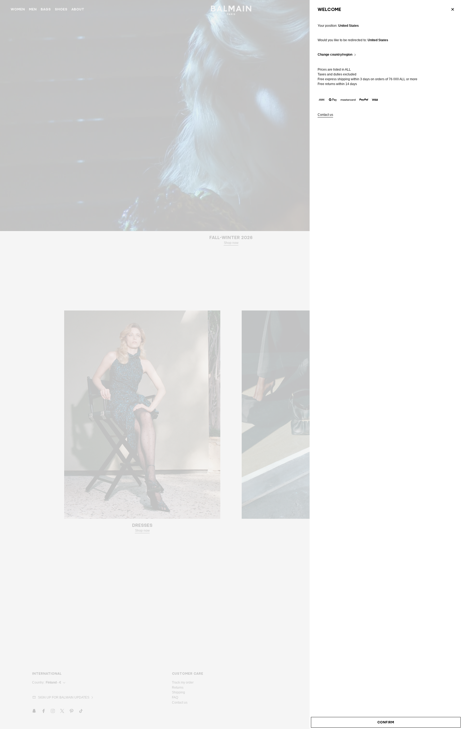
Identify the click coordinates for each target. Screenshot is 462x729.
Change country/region (335, 54)
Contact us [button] (325, 115)
